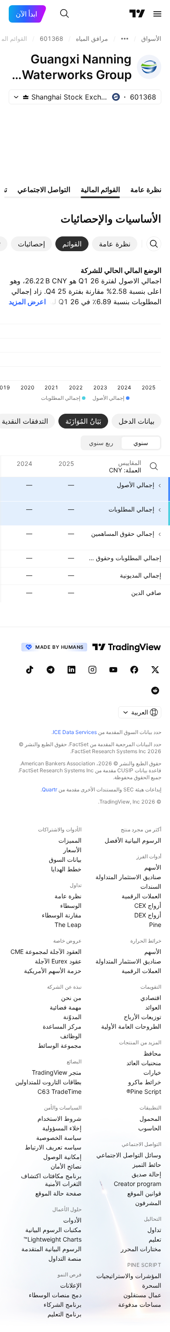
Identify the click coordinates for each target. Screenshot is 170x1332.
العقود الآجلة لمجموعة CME (46, 951)
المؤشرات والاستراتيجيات (128, 1275)
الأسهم (152, 867)
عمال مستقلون (142, 1295)
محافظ (152, 1053)
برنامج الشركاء (63, 1304)
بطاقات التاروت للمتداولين (48, 1082)
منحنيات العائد (143, 1062)
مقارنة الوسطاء (62, 915)
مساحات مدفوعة (139, 1304)
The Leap (68, 924)
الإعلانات (71, 1285)
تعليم (155, 1239)
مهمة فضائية (66, 1007)
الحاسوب (149, 1128)
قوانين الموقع (144, 1193)
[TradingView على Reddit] (155, 690)
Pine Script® (143, 1091)
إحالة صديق (146, 1174)
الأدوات (72, 1220)
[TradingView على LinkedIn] (71, 670)
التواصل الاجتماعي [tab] (43, 189)
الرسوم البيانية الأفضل (133, 840)
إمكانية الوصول (62, 1156)
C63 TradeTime (59, 1091)
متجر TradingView (57, 1072)
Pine (155, 924)
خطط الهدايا (66, 869)
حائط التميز (147, 1164)
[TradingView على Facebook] (134, 670)
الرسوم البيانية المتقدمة (51, 1248)
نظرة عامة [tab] (145, 189)
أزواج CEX (147, 905)
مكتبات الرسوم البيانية (53, 1229)
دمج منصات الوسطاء (55, 1295)
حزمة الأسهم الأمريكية (53, 970)
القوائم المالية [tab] (100, 189)
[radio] (141, 443)
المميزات (70, 840)
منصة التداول (65, 1258)
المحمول (150, 1118)
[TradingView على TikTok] (30, 670)
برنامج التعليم (65, 1314)
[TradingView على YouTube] (113, 670)
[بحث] (64, 14)
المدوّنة (72, 1016)
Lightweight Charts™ (53, 1239)
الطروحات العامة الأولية (131, 1026)
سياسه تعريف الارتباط (53, 1147)
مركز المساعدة (62, 1026)
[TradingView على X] (155, 670)
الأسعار (72, 850)
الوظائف (71, 1036)
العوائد (153, 1007)
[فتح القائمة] (157, 14)
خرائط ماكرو (144, 1082)
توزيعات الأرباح (142, 1016)
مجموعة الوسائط (60, 1045)
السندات (150, 886)
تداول (154, 1229)
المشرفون (148, 1202)
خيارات (152, 1072)
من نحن (71, 997)
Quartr (49, 789)
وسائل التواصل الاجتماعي (128, 1155)
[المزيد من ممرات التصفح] (125, 39)
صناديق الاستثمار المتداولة (128, 876)
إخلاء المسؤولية (62, 1128)
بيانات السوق (65, 859)
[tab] (114, 243)
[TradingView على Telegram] (50, 670)
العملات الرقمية (141, 896)
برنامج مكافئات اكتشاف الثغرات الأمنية (51, 1179)
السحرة (151, 1285)
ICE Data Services (75, 732)
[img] (26, 97)
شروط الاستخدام (59, 1118)
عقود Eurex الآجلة (58, 961)
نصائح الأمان (66, 1166)
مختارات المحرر (141, 1248)
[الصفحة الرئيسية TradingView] (137, 14)
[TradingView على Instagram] (92, 670)
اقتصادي (150, 997)
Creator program (137, 1183)
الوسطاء (71, 905)
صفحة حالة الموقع (58, 1193)
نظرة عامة (68, 896)
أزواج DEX (147, 915)
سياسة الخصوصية (59, 1137)
